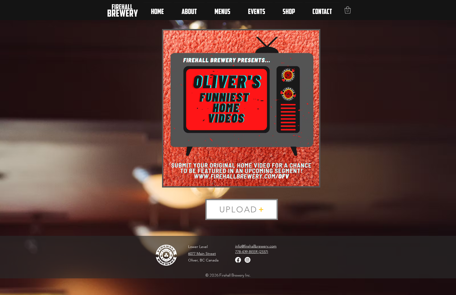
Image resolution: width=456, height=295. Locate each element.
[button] (348, 9)
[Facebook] (238, 260)
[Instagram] (247, 260)
